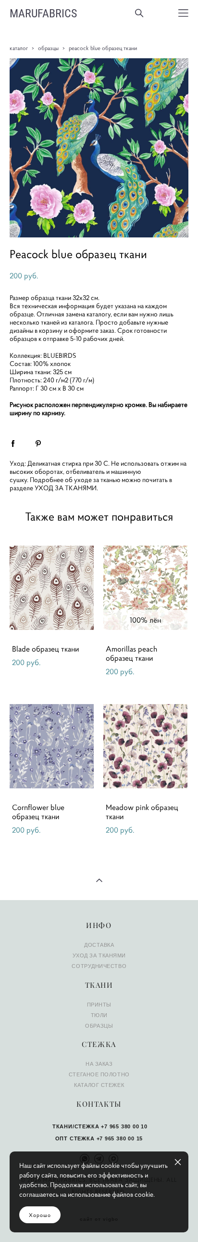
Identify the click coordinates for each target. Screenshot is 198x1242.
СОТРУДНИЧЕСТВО (99, 966)
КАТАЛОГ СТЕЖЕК (99, 1085)
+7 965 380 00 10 (124, 1126)
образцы (48, 48)
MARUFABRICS (43, 13)
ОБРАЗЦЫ (99, 1026)
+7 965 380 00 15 (120, 1138)
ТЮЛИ (99, 1015)
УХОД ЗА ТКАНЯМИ (66, 488)
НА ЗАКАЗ (99, 1064)
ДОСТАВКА (99, 945)
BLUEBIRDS (59, 356)
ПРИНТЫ (99, 1004)
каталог (19, 48)
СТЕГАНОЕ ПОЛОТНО (99, 1074)
